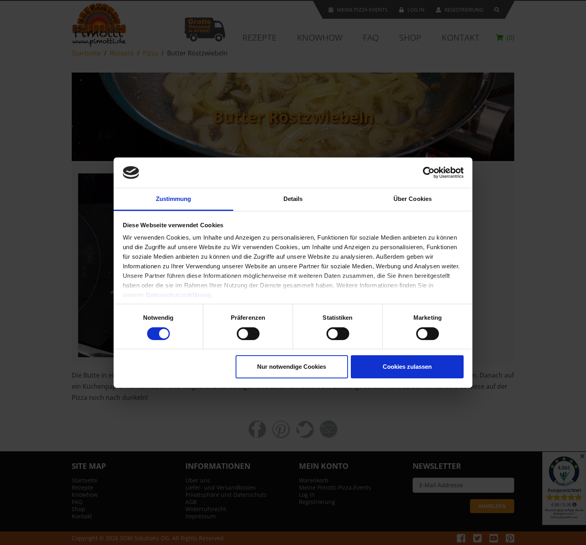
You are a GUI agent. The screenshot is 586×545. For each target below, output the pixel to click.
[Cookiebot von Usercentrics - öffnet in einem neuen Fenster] (429, 173)
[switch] (248, 333)
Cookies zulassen (407, 366)
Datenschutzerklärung (179, 294)
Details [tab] (293, 198)
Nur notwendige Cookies (291, 366)
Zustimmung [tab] (173, 198)
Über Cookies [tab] (412, 198)
